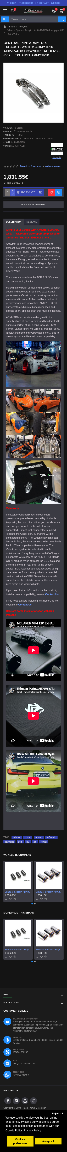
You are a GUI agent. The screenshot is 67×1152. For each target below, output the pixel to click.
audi (20, 842)
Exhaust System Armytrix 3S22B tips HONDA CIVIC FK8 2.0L (49, 891)
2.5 (35, 842)
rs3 (27, 842)
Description (13, 222)
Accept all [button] (48, 1141)
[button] (32, 903)
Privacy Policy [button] (32, 1130)
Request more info (35, 204)
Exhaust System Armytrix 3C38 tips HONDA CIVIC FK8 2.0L (18, 891)
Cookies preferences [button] (20, 1141)
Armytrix (23, 26)
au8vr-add (51, 837)
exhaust (16, 837)
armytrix (38, 837)
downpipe (9, 842)
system (27, 837)
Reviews (31, 222)
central (44, 842)
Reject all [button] (57, 1113)
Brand (12, 26)
